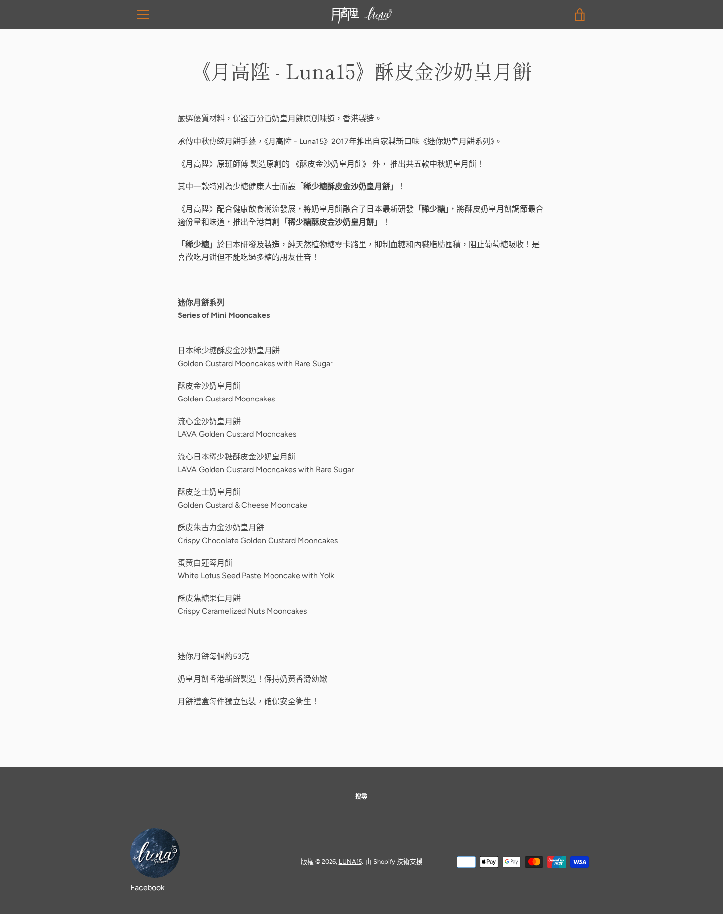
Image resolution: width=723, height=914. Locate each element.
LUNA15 (350, 861)
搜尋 (361, 796)
